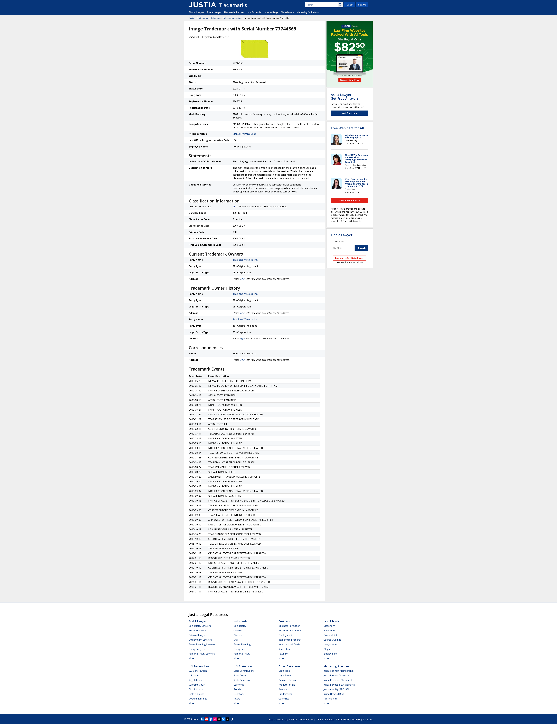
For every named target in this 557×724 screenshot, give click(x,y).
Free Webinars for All (347, 128)
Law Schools (254, 12)
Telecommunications (232, 18)
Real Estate (284, 649)
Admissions (329, 630)
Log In (350, 5)
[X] (227, 719)
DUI (236, 639)
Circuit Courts (196, 689)
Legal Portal (290, 719)
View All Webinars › (349, 200)
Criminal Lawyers (198, 635)
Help (312, 719)
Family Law (239, 649)
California (239, 684)
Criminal (238, 630)
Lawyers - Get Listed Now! (349, 258)
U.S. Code (194, 675)
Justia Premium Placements (338, 680)
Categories (215, 18)
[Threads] (219, 719)
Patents (282, 689)
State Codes (240, 675)
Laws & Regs (271, 12)
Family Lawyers (197, 649)
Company (304, 719)
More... (192, 658)
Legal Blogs (284, 675)
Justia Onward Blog (333, 694)
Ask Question (349, 113)
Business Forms (287, 680)
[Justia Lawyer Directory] (232, 719)
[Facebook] (211, 719)
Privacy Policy (343, 719)
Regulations (195, 680)
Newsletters (287, 12)
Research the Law (234, 12)
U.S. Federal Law (199, 666)
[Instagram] (215, 719)
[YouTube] (206, 719)
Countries (283, 698)
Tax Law (282, 653)
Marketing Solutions (308, 12)
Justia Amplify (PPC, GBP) (336, 689)
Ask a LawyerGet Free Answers (345, 96)
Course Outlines (332, 639)
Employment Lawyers (200, 639)
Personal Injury (242, 653)
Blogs (326, 649)
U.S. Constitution (198, 670)
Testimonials (330, 698)
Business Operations (289, 630)
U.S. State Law (243, 666)
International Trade (289, 644)
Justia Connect (275, 719)
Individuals (240, 621)
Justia (191, 18)
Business (284, 621)
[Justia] (202, 4)
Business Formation (289, 625)
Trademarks (202, 18)
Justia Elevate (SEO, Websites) (339, 684)
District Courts (196, 694)
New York (239, 694)
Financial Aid (330, 635)
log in (242, 278)
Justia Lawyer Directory (336, 675)
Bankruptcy (240, 625)
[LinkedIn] (202, 719)
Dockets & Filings (198, 698)
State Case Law (242, 680)
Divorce (238, 635)
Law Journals (330, 644)
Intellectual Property (289, 639)
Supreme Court (197, 684)
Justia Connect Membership (338, 670)
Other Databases (289, 666)
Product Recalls (286, 684)
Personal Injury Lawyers (202, 653)
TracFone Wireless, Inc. (245, 259)
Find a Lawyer (196, 12)
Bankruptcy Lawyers (200, 625)
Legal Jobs (284, 670)
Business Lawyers (198, 630)
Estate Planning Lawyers (202, 644)
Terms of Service (325, 719)
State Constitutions (244, 670)
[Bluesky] (223, 719)
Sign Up (362, 5)
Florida (237, 689)
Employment (285, 635)
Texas (237, 698)
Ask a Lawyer (214, 12)
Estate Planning (242, 644)
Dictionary (329, 625)
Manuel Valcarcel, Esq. (244, 133)
